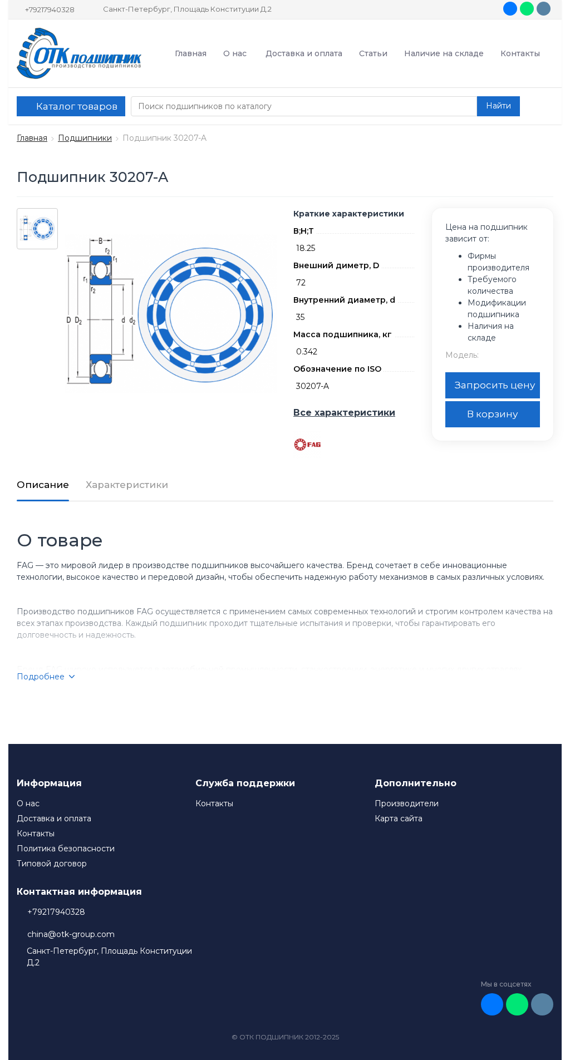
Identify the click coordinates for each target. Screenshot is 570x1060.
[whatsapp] (527, 9)
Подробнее (41, 677)
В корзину (492, 414)
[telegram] (544, 9)
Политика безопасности (66, 849)
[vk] (510, 9)
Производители (407, 803)
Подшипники (85, 138)
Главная (191, 53)
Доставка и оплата (304, 53)
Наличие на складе (444, 53)
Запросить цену (495, 385)
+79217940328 (50, 9)
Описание (43, 484)
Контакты (520, 53)
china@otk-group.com (71, 934)
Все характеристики (344, 412)
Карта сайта (398, 819)
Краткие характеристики (348, 214)
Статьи (373, 53)
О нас (235, 53)
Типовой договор (52, 864)
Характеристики (127, 484)
